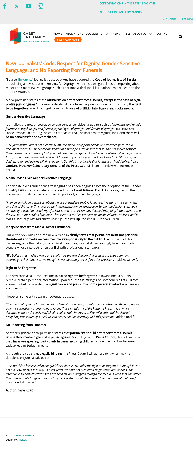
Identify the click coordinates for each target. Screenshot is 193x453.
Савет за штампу (24, 435)
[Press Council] (31, 43)
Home (58, 33)
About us (139, 33)
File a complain (68, 39)
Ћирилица (169, 19)
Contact (162, 33)
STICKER (22, 439)
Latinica (187, 19)
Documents (94, 33)
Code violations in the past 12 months (127, 3)
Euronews (25, 79)
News (116, 33)
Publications (73, 33)
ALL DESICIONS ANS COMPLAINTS (121, 12)
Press (127, 33)
